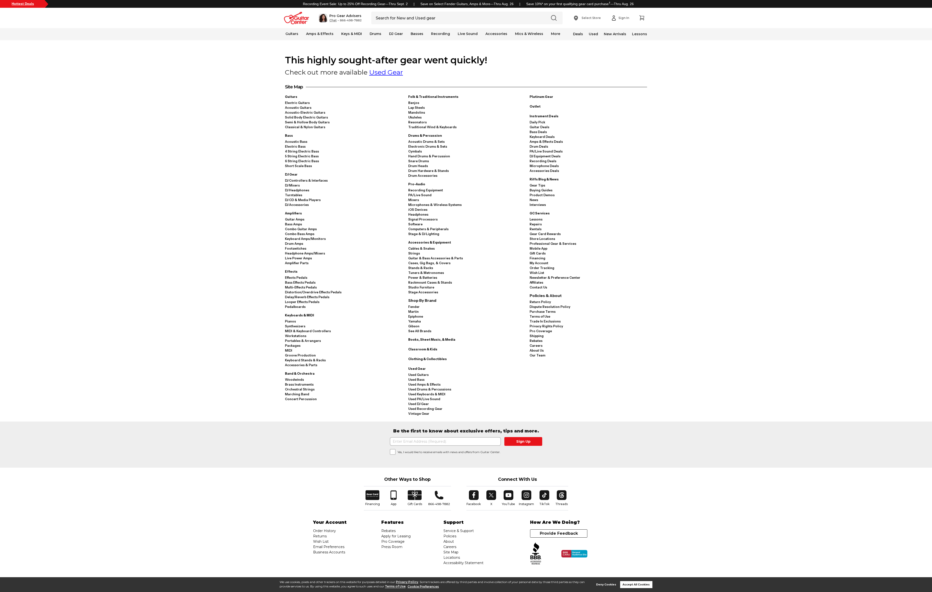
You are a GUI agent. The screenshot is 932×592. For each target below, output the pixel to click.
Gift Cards (538, 253)
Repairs (536, 224)
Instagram (526, 498)
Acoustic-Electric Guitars (305, 112)
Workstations (295, 336)
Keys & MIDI (351, 34)
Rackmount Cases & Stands (430, 282)
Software (415, 224)
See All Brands (419, 331)
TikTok (545, 498)
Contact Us (538, 287)
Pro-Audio (416, 184)
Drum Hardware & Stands (428, 171)
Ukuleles (415, 117)
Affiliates (536, 282)
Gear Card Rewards (545, 234)
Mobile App (538, 248)
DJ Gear (396, 34)
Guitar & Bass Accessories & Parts (435, 258)
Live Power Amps (298, 258)
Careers (536, 345)
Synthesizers (295, 326)
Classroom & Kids (422, 349)
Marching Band (297, 394)
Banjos (413, 103)
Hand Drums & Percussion (429, 156)
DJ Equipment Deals (545, 156)
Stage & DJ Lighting (423, 234)
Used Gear (386, 72)
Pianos (290, 321)
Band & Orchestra (300, 373)
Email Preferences (328, 547)
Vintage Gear (418, 413)
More (555, 34)
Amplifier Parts (296, 263)
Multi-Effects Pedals (301, 287)
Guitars (291, 34)
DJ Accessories (297, 205)
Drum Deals (539, 146)
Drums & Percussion (425, 135)
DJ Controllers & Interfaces (306, 180)
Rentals (535, 229)
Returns (320, 536)
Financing (537, 258)
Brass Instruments (299, 384)
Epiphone (415, 316)
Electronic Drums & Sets (427, 146)
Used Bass (416, 379)
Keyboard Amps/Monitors (305, 239)
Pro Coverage (541, 331)
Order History (324, 531)
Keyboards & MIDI (299, 315)
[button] (340, 18)
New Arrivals (615, 34)
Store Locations (542, 239)
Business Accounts (329, 552)
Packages (292, 345)
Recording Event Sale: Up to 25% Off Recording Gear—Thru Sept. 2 (355, 4)
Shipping (537, 336)
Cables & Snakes (421, 248)
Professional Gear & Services (553, 243)
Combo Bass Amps (299, 234)
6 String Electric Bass (302, 161)
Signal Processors (423, 219)
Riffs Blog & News (544, 179)
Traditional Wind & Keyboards (432, 127)
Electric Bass (295, 146)
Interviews (538, 205)
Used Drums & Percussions (429, 389)
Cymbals (415, 151)
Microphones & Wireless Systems (435, 205)
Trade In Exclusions (545, 321)
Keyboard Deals (542, 137)
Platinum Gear (541, 97)
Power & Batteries (422, 277)
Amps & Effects (319, 34)
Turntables (293, 195)
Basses (417, 34)
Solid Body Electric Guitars (306, 117)
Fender (414, 307)
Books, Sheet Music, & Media (431, 339)
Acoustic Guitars (298, 108)
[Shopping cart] (641, 18)
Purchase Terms (543, 311)
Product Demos (542, 195)
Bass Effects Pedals (300, 282)
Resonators (417, 122)
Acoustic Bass (296, 142)
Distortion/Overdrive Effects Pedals (313, 292)
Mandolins (416, 112)
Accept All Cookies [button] (636, 584)
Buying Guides (541, 190)
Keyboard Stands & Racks (305, 360)
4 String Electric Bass (302, 151)
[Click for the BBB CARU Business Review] (574, 554)
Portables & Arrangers (303, 341)
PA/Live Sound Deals (546, 151)
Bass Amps (293, 224)
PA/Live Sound (420, 195)
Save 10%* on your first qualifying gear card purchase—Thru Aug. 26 (580, 4)
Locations (451, 557)
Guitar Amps (294, 219)
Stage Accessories (423, 292)
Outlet (535, 106)
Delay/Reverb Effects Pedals (307, 297)
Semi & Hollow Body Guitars (307, 122)
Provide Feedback (559, 533)
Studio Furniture (421, 287)
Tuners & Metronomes (426, 273)
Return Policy (540, 302)
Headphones (418, 214)
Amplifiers (293, 213)
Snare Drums (418, 161)
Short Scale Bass (298, 166)
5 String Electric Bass (302, 156)
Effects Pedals (296, 277)
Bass (289, 135)
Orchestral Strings (300, 389)
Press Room (391, 547)
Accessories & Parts (301, 365)
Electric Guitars (297, 103)
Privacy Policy (407, 582)
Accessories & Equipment (429, 242)
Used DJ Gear (418, 404)
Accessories (496, 34)
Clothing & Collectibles (427, 359)
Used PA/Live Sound (424, 399)
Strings (414, 253)
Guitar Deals (539, 127)
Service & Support (458, 531)
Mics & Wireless (529, 34)
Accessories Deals (544, 171)
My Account (539, 263)
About (448, 541)
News (534, 200)
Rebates (536, 341)
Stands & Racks (420, 268)
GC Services (540, 213)
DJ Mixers (292, 185)
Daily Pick (537, 122)
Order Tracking (542, 268)
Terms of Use (395, 586)
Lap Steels (416, 108)
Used (593, 34)
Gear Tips (537, 185)
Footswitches (295, 248)
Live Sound (468, 34)
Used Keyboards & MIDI (426, 394)
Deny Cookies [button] (606, 584)
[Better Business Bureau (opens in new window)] (536, 553)
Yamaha (414, 321)
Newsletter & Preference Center (555, 277)
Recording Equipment (425, 190)
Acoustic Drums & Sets (426, 142)
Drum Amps (294, 243)
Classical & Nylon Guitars (305, 127)
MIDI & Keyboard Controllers (308, 331)
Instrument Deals (544, 116)
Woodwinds (294, 379)
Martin (413, 311)
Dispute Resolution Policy (550, 307)
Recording (440, 34)
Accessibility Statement (463, 563)
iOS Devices (417, 209)
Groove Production (300, 355)
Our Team (537, 355)
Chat (333, 20)
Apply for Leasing (396, 536)
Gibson (413, 326)
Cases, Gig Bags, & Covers (429, 263)
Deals (578, 34)
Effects (291, 271)
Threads (561, 498)
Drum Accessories (422, 176)
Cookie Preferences (423, 586)
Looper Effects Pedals (302, 302)
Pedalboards (295, 307)
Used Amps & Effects (424, 384)
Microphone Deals (544, 166)
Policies (449, 536)
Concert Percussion (301, 399)
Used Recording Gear (425, 409)
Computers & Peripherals (428, 229)
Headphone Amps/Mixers (305, 253)
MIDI (288, 350)
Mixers (413, 200)
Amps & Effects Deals (546, 142)
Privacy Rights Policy (546, 326)
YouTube (508, 498)
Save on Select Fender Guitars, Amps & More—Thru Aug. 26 (467, 4)
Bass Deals (538, 132)
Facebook (473, 498)
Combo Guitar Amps (301, 229)
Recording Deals (543, 161)
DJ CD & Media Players (303, 200)
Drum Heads (418, 166)
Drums (375, 34)
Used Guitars (418, 375)
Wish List (537, 273)
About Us (537, 350)
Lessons (639, 34)
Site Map (450, 552)
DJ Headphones (297, 190)
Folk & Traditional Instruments (433, 97)
